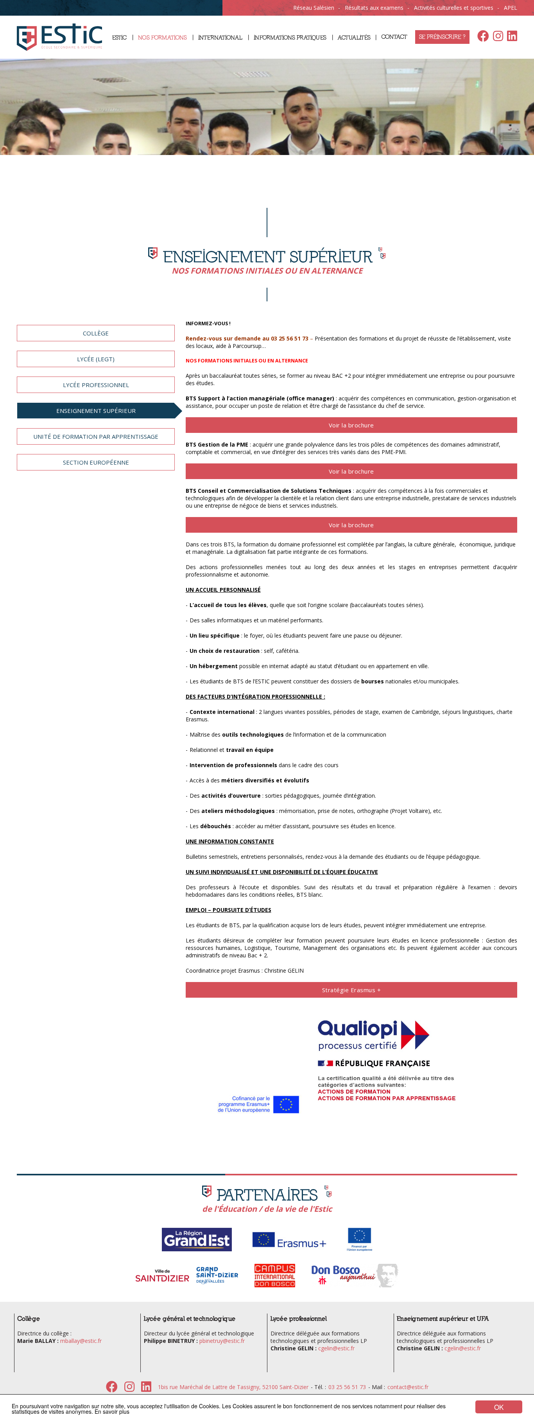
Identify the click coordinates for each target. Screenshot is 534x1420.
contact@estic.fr (407, 1387)
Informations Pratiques (290, 38)
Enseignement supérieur (96, 410)
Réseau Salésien (313, 7)
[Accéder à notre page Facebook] (481, 37)
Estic (119, 38)
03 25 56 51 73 (347, 1387)
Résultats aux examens (374, 7)
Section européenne (96, 462)
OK (499, 1407)
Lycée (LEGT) (96, 359)
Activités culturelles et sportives (453, 7)
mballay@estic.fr (81, 1340)
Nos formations (162, 38)
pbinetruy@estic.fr (222, 1340)
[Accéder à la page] (197, 1250)
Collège (96, 333)
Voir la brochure (351, 425)
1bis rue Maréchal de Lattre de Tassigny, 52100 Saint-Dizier (233, 1387)
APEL (510, 7)
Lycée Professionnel (96, 385)
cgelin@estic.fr (336, 1348)
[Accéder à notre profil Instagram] (496, 37)
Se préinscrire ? (442, 37)
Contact (394, 37)
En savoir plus (112, 1411)
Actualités (354, 38)
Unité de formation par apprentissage (95, 436)
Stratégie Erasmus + (351, 990)
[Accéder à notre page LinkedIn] (510, 37)
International (220, 38)
